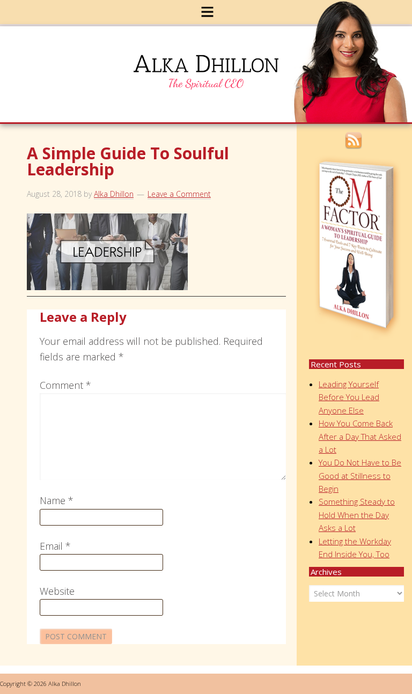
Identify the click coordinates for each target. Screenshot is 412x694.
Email (55, 546)
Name (56, 500)
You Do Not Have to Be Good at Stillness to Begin (360, 475)
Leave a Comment (179, 194)
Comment (65, 385)
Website (57, 591)
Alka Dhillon (212, 76)
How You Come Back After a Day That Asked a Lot (360, 436)
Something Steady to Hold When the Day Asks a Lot (357, 514)
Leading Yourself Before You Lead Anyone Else (349, 397)
